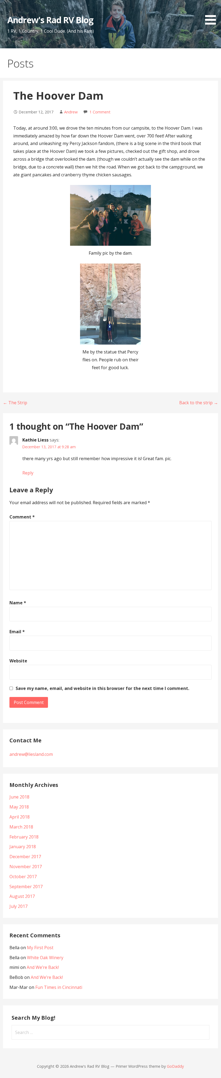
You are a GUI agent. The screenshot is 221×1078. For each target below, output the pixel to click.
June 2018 (19, 797)
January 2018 (22, 847)
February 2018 (24, 837)
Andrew (71, 111)
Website (18, 661)
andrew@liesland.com (31, 754)
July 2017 (18, 906)
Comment (22, 517)
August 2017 (22, 896)
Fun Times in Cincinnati (58, 987)
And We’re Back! (43, 967)
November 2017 (25, 867)
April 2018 (19, 817)
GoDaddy (175, 1066)
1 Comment (99, 111)
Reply (27, 473)
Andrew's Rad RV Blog (50, 20)
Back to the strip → (198, 403)
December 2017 (25, 857)
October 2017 (23, 877)
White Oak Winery (45, 958)
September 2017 (26, 887)
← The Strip (15, 403)
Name (17, 603)
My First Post (40, 948)
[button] (212, 13)
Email (17, 632)
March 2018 (21, 827)
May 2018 (19, 807)
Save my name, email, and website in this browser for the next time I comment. (102, 688)
